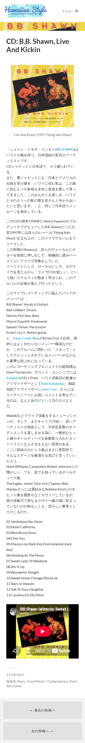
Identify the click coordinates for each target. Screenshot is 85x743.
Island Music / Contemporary (47, 681)
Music (21, 681)
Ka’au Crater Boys (26, 338)
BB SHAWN (65, 149)
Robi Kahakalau (53, 383)
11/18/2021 (15, 675)
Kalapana (13, 378)
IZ (39, 400)
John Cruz (48, 389)
